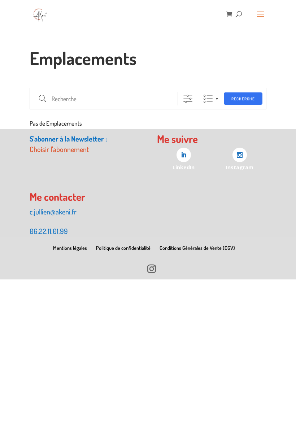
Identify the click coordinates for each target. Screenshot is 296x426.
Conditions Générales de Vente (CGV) (197, 248)
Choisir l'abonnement (59, 149)
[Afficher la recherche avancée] (187, 98)
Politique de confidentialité (123, 248)
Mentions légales (70, 248)
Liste (208, 98)
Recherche (243, 98)
